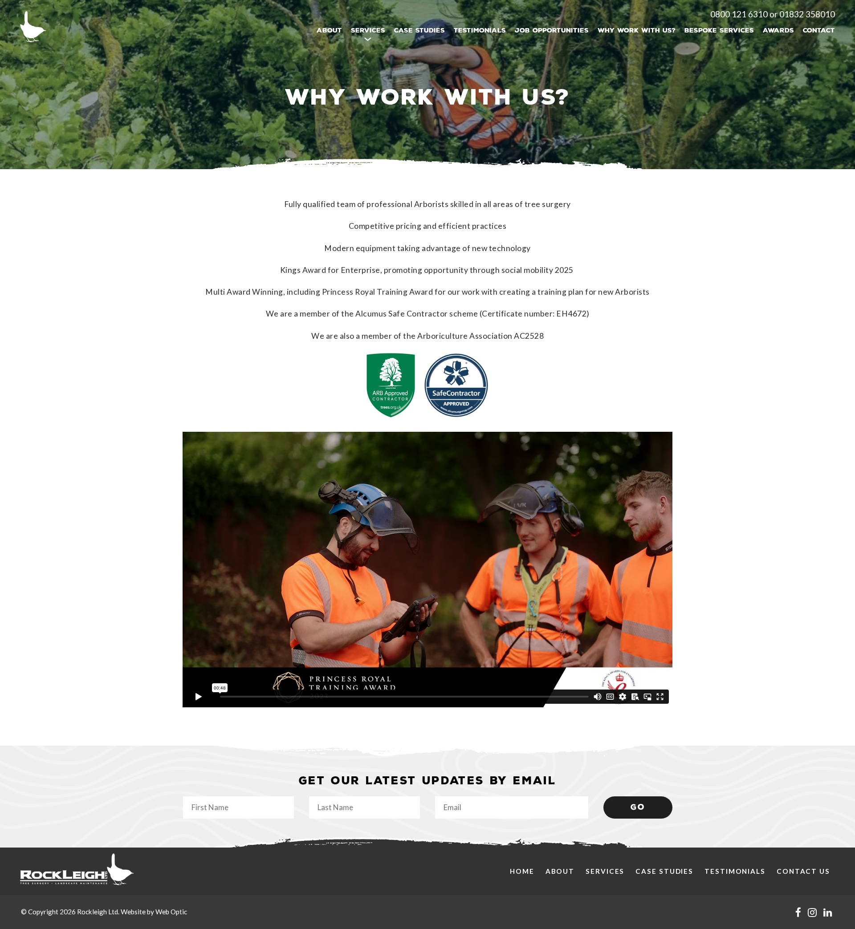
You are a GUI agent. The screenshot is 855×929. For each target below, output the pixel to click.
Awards (778, 30)
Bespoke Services (719, 30)
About (329, 30)
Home (522, 871)
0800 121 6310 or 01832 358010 (772, 14)
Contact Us (803, 871)
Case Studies (419, 30)
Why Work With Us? (637, 30)
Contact (819, 30)
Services (605, 871)
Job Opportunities (552, 30)
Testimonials (480, 30)
